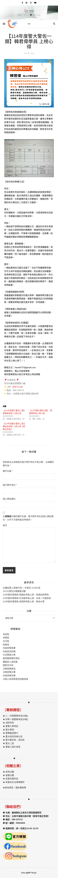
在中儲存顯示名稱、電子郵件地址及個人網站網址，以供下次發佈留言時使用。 (28, 518)
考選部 (6, 637)
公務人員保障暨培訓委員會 (15, 679)
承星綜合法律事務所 (14, 782)
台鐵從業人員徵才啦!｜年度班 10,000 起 (21, 588)
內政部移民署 (9, 675)
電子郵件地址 (10, 485)
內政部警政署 (9, 648)
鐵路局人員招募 (10, 662)
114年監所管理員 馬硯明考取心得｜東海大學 (23, 601)
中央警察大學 (9, 655)
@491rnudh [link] (17, 387)
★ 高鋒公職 (8, 775)
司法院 (6, 641)
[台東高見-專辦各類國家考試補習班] (12, 23)
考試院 (6, 634)
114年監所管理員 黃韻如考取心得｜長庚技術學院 (26, 594)
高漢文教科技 (11, 778)
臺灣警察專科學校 (11, 658)
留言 (5, 525)
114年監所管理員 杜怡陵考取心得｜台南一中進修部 (27, 598)
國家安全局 (8, 665)
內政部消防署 (9, 651)
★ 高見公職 (8, 772)
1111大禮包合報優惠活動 (14, 591)
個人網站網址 (9, 499)
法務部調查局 (9, 668)
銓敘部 (6, 644)
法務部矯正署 (9, 672)
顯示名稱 (8, 471)
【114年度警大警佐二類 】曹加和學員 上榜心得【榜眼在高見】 (14, 426)
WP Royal (32, 873)
